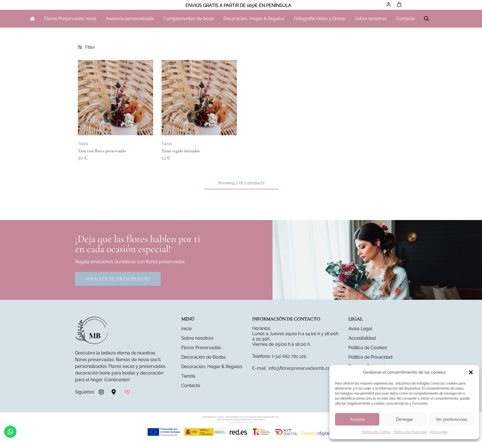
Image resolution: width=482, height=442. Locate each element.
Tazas (83, 143)
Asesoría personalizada (130, 18)
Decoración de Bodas (203, 357)
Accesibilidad (362, 338)
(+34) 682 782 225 (289, 356)
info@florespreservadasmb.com (293, 368)
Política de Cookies (376, 432)
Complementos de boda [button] (188, 18)
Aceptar (357, 419)
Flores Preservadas (201, 347)
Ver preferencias (451, 419)
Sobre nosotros (371, 18)
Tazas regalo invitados (181, 151)
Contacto (405, 18)
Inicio (186, 328)
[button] (471, 372)
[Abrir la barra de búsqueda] (426, 18)
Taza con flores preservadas (102, 151)
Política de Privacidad (410, 432)
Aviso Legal (438, 432)
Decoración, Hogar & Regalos (254, 18)
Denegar (404, 419)
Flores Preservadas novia (70, 18)
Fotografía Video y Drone (319, 18)
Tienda (188, 376)
